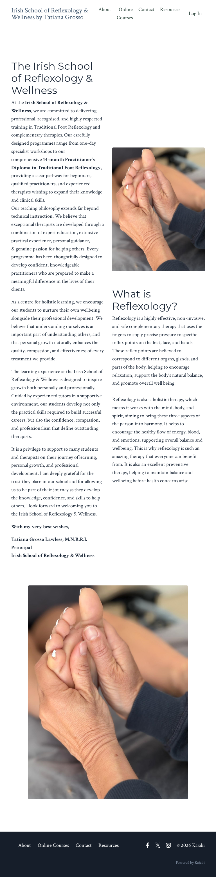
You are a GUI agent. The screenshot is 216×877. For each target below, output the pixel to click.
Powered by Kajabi (190, 862)
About (104, 9)
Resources (170, 9)
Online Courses (125, 13)
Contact (146, 9)
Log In (195, 13)
